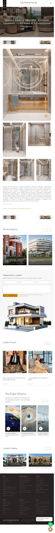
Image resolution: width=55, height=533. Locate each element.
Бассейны (21, 505)
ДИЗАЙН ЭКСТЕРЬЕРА (40, 511)
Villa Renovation (22, 487)
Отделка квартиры (40, 480)
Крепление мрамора (40, 492)
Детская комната (6, 508)
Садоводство (22, 503)
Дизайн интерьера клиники (25, 492)
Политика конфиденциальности (9, 487)
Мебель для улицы (7, 503)
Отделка (38, 476)
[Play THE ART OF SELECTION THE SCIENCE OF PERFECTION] (45, 418)
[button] (45, 230)
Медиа (4, 483)
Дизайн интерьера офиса (24, 490)
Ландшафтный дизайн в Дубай (42, 509)
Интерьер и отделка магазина (25, 485)
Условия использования (8, 491)
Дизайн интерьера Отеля (41, 513)
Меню (4, 476)
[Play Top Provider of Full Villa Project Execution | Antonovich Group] (28, 418)
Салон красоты (22, 488)
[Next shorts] (47, 401)
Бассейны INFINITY (23, 510)
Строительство (6, 480)
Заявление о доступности (8, 495)
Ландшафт (21, 499)
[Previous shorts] (43, 401)
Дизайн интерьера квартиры (25, 480)
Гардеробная (5, 505)
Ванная (4, 510)
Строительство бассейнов (24, 508)
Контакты (5, 485)
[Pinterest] (45, 522)
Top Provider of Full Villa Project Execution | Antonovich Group (28, 435)
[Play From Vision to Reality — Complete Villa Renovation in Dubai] (12, 418)
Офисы (4, 507)
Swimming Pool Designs (24, 507)
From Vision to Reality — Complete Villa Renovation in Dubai (12, 435)
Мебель (4, 499)
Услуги (37, 499)
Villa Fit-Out (38, 478)
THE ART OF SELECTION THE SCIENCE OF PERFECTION (45, 434)
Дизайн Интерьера (23, 476)
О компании (5, 478)
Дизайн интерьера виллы (24, 478)
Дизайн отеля (22, 483)
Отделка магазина (40, 483)
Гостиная (5, 512)
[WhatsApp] (50, 524)
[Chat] (50, 529)
